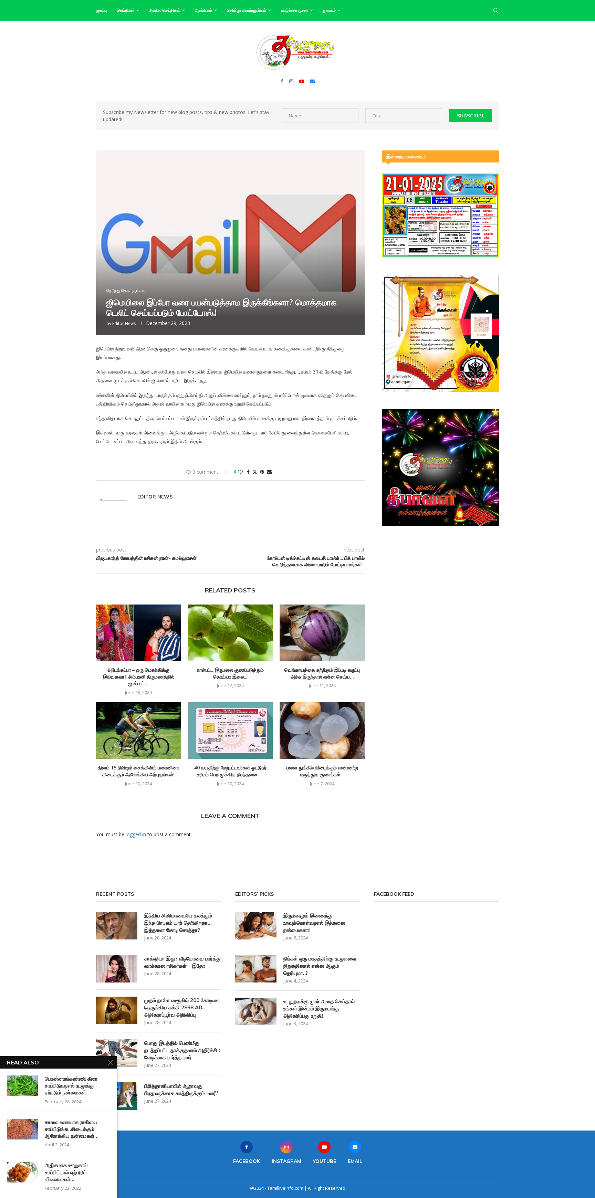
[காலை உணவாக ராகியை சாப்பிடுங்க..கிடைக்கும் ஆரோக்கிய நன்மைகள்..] (22, 1129)
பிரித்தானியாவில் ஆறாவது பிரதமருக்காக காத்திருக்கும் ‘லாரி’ (181, 1089)
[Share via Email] (269, 472)
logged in (136, 834)
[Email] (312, 81)
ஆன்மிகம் (203, 10)
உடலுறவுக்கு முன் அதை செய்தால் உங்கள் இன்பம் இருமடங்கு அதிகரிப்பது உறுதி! (319, 1008)
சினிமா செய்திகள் (164, 10)
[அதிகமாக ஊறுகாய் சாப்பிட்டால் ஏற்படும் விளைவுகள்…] (22, 1172)
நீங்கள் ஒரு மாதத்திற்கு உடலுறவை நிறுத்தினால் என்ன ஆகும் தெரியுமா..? (319, 965)
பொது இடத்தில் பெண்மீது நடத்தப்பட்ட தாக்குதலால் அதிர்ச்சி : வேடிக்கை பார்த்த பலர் (182, 1050)
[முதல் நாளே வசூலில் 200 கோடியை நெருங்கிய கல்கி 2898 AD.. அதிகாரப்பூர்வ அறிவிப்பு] (116, 1010)
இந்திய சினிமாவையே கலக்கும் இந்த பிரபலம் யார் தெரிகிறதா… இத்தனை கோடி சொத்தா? (178, 922)
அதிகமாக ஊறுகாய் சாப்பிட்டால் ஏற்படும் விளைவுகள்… (66, 1172)
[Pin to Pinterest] (262, 472)
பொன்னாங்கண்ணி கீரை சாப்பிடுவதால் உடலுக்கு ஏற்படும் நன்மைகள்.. (71, 1085)
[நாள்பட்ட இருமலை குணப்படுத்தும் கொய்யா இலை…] (230, 633)
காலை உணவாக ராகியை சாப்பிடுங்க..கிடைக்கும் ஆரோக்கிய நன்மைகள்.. (71, 1129)
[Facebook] (282, 81)
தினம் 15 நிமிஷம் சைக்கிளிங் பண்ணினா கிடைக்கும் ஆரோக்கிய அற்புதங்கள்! (138, 771)
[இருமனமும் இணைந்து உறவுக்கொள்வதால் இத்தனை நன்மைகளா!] (255, 925)
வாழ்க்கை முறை (294, 10)
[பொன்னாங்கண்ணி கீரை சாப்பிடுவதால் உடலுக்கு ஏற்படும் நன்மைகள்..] (22, 1085)
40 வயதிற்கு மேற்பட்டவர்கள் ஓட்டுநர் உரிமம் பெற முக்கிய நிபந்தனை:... (230, 771)
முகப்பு (101, 10)
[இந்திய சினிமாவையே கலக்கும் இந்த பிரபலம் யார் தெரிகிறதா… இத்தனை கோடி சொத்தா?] (116, 925)
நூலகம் (329, 10)
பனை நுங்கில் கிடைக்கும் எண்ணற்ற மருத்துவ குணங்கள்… (322, 771)
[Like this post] (240, 472)
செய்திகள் (126, 10)
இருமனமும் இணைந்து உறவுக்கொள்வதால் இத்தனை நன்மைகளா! (314, 922)
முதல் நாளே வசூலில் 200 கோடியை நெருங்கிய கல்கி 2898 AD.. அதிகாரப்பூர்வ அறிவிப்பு (182, 1007)
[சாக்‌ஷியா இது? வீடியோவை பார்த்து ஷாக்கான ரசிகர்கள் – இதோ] (116, 968)
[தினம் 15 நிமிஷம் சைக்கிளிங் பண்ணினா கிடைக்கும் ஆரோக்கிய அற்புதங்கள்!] (138, 730)
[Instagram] (291, 81)
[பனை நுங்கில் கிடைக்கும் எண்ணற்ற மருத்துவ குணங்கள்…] (322, 730)
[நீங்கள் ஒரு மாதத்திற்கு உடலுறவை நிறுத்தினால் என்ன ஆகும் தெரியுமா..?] (255, 968)
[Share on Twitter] (254, 472)
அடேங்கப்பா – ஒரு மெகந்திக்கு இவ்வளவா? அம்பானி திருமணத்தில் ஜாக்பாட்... (138, 676)
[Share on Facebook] (248, 472)
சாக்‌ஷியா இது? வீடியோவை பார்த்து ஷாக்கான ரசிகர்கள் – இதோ (182, 962)
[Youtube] (301, 81)
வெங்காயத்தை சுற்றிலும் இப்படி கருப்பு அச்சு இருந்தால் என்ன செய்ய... (322, 673)
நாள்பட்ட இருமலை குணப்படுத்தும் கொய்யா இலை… (230, 673)
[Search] (495, 10)
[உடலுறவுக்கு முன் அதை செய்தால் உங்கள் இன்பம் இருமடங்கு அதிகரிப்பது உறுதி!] (255, 1011)
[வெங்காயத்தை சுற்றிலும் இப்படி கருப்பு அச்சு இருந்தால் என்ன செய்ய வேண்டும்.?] (322, 633)
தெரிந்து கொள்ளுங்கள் (246, 10)
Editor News (124, 323)
